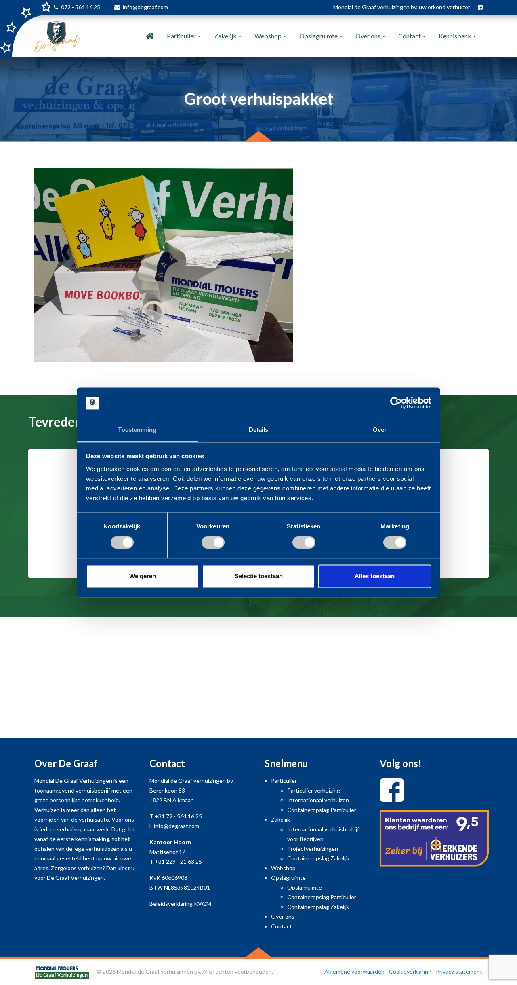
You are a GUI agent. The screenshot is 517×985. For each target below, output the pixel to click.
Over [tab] (380, 429)
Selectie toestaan (259, 576)
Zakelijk (225, 36)
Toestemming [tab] (137, 429)
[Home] (149, 36)
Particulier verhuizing (313, 790)
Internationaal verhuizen (318, 800)
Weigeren (142, 576)
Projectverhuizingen (312, 848)
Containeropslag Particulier (321, 809)
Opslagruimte (318, 36)
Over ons (367, 36)
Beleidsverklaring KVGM (180, 903)
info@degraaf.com (145, 7)
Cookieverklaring (410, 971)
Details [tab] (259, 429)
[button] (39, 523)
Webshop (268, 36)
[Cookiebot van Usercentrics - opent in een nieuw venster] (396, 403)
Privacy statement (459, 971)
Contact (409, 36)
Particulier (181, 36)
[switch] (213, 542)
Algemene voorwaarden (354, 971)
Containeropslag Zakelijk (318, 858)
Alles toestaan (375, 576)
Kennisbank (455, 36)
